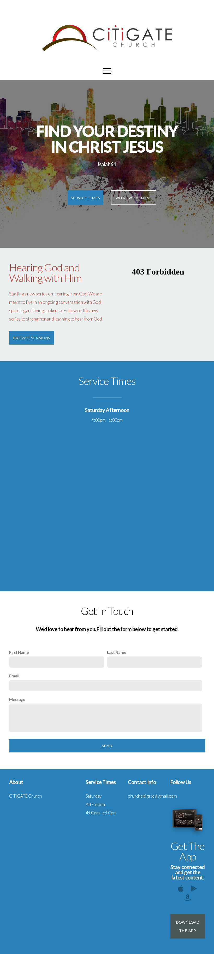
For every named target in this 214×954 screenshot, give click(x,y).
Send (107, 745)
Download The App (187, 926)
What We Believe (133, 197)
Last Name (116, 652)
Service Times (85, 197)
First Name (19, 652)
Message (17, 699)
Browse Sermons (31, 337)
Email (14, 675)
